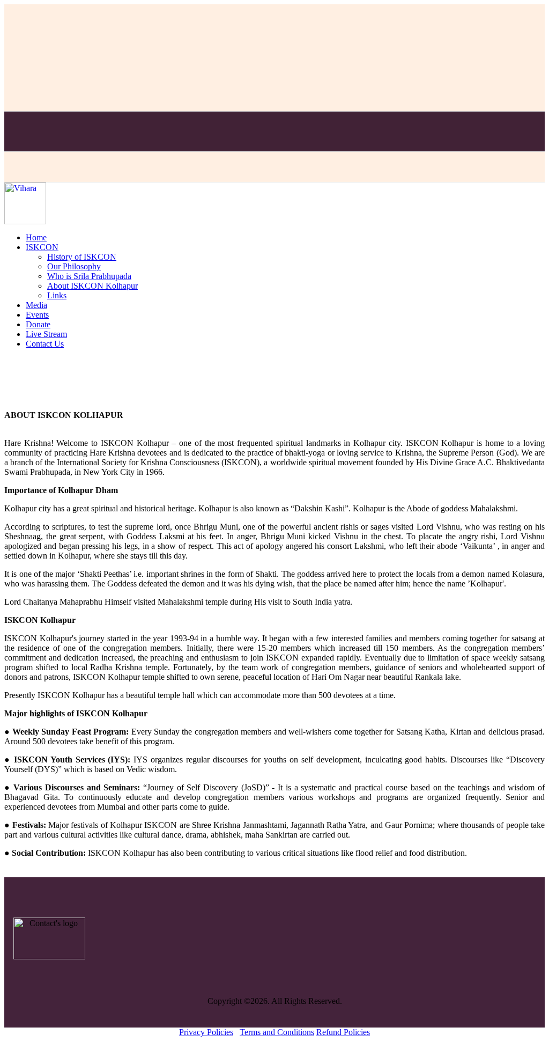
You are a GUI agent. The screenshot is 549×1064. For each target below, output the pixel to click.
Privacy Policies (206, 1032)
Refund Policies (343, 1032)
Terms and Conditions (277, 1032)
